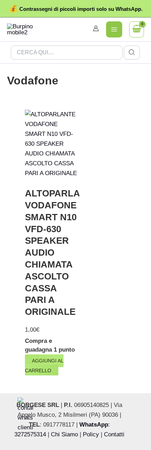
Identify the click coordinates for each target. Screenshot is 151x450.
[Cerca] (132, 53)
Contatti (114, 434)
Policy (91, 434)
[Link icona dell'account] (96, 28)
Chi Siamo (64, 434)
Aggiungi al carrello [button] (44, 365)
